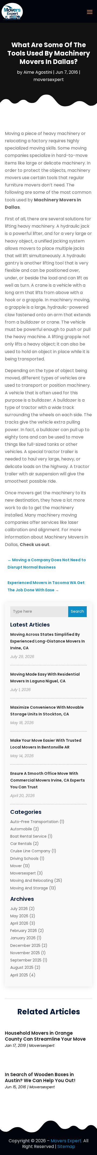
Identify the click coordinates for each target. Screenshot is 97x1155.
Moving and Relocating (31, 880)
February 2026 (23, 930)
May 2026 (19, 916)
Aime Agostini (37, 72)
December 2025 (25, 945)
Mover (16, 866)
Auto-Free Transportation (34, 821)
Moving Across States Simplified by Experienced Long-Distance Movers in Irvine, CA (47, 641)
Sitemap (66, 1146)
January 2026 (23, 938)
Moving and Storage (29, 888)
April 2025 (19, 975)
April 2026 (19, 923)
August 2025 (21, 967)
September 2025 (25, 960)
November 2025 (25, 953)
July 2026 (19, 908)
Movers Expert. (66, 1141)
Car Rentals (21, 843)
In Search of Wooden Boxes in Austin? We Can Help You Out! (40, 1077)
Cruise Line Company (30, 851)
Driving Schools (24, 858)
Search (77, 611)
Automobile (21, 829)
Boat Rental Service (28, 836)
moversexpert (48, 79)
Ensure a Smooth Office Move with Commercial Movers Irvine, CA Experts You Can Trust (47, 780)
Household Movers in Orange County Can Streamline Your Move (45, 1036)
